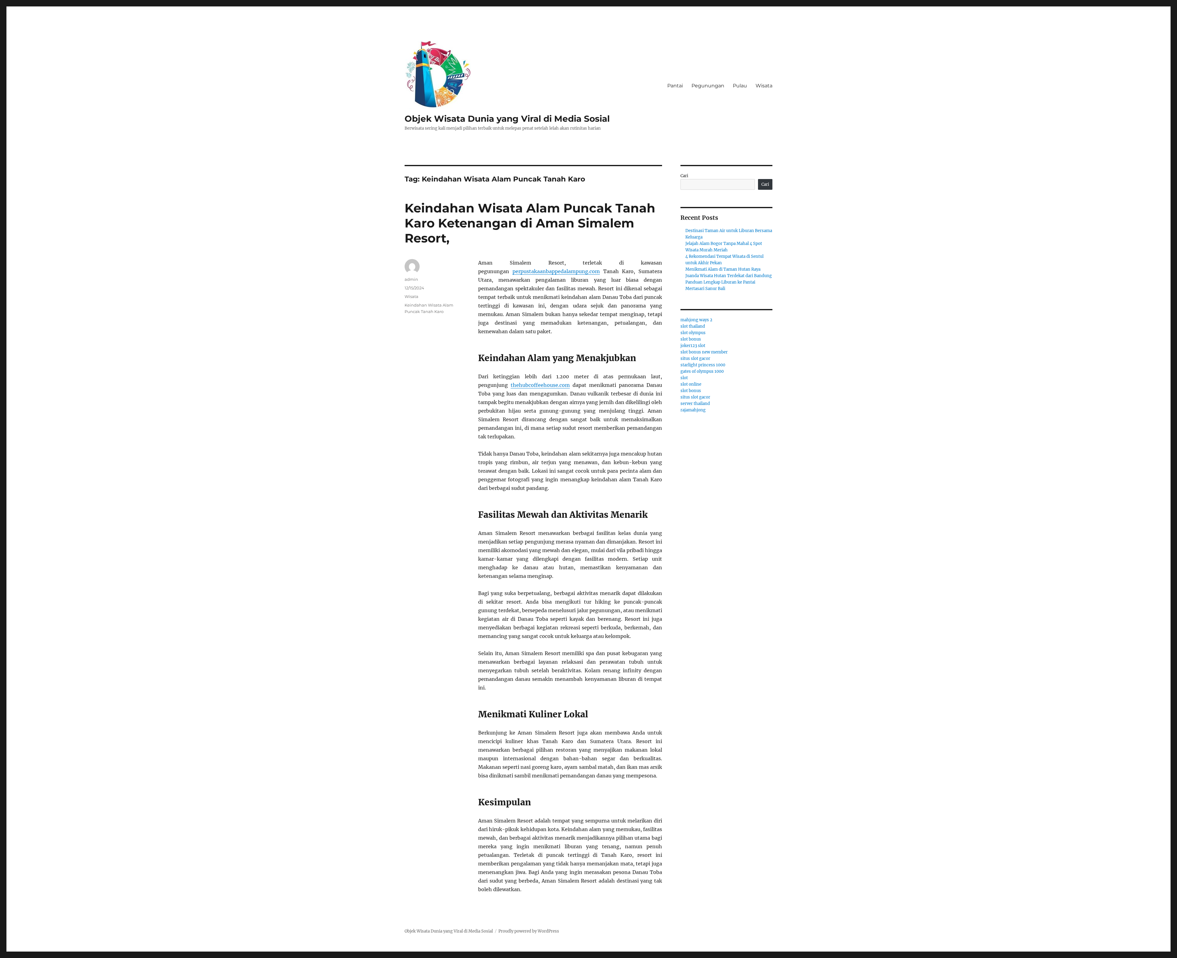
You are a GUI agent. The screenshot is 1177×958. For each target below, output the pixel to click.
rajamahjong (693, 410)
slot (684, 377)
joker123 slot (692, 345)
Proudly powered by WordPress (528, 931)
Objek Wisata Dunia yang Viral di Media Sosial (507, 118)
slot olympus (693, 332)
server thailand (695, 403)
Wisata (764, 86)
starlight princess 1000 (702, 365)
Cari (684, 175)
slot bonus (690, 339)
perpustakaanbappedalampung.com (556, 271)
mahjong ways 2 (696, 320)
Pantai (675, 86)
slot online (690, 384)
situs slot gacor (695, 358)
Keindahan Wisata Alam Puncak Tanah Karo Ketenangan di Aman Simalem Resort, (530, 223)
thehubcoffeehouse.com (540, 385)
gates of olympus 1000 (702, 371)
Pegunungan (707, 86)
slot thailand (692, 326)
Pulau (740, 86)
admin (411, 279)
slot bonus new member (704, 352)
